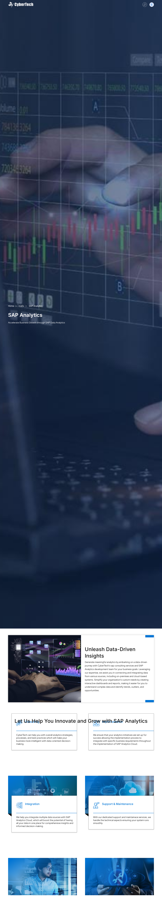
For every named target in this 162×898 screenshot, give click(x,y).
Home (11, 306)
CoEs (21, 306)
